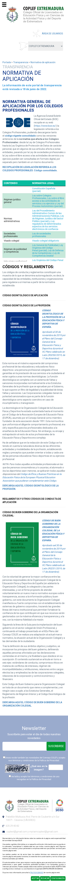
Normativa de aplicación (43, 62)
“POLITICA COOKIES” (36, 872)
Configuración (58, 878)
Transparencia (20, 62)
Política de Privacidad (49, 760)
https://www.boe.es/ (45, 125)
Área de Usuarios (52, 33)
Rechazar (45, 878)
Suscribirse (56, 746)
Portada (6, 62)
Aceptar (35, 878)
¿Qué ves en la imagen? (38, 768)
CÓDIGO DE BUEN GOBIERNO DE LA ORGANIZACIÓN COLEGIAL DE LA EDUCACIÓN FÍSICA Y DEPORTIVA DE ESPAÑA (53, 530)
